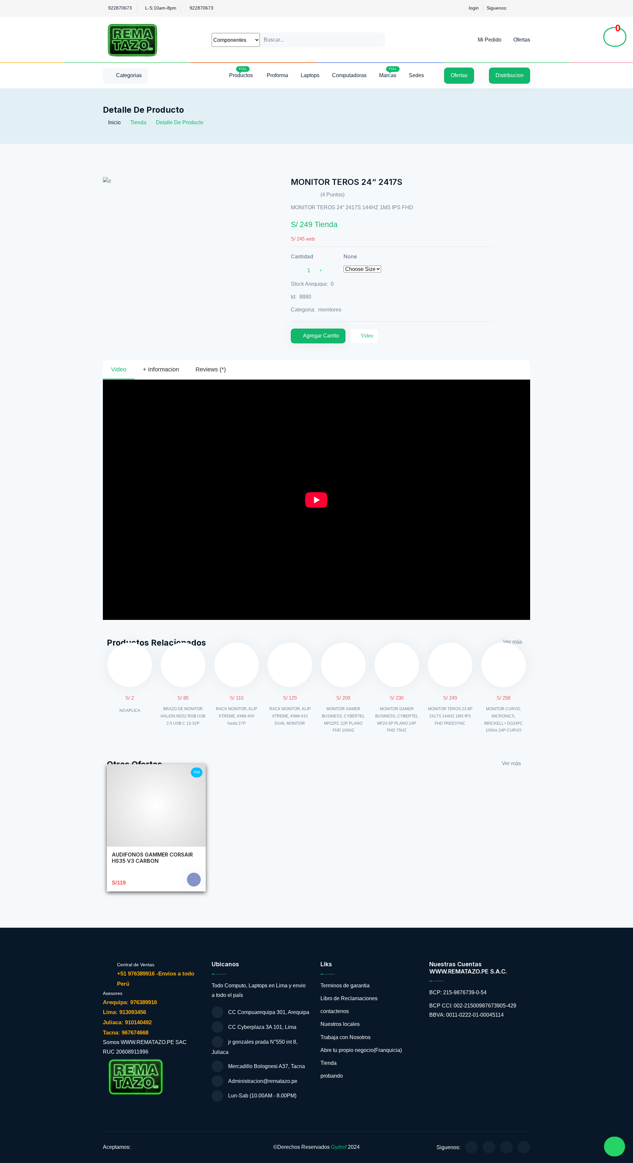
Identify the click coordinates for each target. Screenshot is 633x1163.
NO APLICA (129, 710)
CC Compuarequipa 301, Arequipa (268, 1012)
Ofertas (521, 40)
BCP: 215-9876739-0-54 (458, 992)
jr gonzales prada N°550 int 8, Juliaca (254, 1047)
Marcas (388, 72)
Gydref (339, 1147)
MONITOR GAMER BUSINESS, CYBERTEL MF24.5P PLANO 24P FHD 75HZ (396, 720)
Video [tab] (118, 369)
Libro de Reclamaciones (348, 998)
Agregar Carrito (321, 335)
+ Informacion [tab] (161, 369)
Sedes (416, 75)
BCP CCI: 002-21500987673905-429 (472, 1005)
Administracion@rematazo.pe (262, 1081)
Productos (241, 72)
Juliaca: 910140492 (128, 1022)
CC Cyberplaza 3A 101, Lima (262, 1027)
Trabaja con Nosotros (345, 1037)
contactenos (334, 1011)
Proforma (277, 75)
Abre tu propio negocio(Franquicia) (361, 1050)
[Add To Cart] (194, 880)
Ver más (512, 642)
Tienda (328, 1063)
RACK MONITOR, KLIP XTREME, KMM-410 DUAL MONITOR (290, 716)
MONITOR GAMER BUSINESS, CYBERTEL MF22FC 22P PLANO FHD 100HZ (343, 720)
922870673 (120, 8)
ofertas (459, 75)
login (474, 8)
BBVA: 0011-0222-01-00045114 (466, 1015)
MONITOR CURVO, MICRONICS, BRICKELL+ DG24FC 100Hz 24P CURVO (503, 720)
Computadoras (349, 75)
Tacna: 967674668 (125, 1033)
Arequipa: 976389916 (131, 1002)
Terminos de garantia (345, 985)
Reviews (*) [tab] (211, 369)
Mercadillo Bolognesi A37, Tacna (266, 1066)
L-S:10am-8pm (160, 8)
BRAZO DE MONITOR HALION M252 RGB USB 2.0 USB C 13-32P (183, 716)
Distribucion (510, 75)
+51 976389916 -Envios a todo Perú (155, 979)
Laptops (310, 75)
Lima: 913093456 (125, 1012)
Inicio (114, 122)
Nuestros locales (340, 1024)
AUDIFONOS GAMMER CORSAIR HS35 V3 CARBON (152, 858)
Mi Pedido (488, 40)
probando (331, 1076)
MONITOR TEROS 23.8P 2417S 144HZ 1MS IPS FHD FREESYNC (450, 716)
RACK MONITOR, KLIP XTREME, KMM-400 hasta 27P (236, 716)
